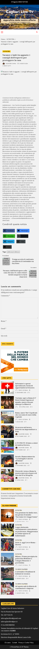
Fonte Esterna (23, 390)
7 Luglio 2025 (19, 422)
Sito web (4, 336)
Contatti (14, 643)
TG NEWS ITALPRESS (21, 569)
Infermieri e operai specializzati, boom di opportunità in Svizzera (24, 386)
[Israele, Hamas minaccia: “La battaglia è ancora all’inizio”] (7, 460)
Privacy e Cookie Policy (26, 643)
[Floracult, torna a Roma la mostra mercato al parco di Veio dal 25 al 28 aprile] (7, 475)
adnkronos (10, 252)
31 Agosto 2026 (20, 549)
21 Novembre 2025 (20, 392)
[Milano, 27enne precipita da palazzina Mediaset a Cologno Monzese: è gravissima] (7, 559)
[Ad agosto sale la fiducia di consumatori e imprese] (7, 588)
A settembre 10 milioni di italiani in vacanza (25, 573)
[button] (2, 32)
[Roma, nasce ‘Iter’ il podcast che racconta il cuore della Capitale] (7, 417)
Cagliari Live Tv (19, 11)
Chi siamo (8, 643)
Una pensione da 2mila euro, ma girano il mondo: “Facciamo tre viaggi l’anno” (26, 515)
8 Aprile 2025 (25, 407)
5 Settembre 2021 (20, 450)
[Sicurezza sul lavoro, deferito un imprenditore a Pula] (7, 431)
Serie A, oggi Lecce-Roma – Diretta (25, 544)
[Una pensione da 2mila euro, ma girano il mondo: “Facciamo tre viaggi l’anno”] (7, 515)
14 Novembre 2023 (20, 465)
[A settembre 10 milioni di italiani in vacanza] (7, 573)
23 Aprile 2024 (19, 480)
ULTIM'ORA (6, 51)
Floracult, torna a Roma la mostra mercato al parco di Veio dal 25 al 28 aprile (26, 473)
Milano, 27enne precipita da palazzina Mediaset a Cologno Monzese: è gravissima (26, 559)
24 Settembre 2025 (21, 436)
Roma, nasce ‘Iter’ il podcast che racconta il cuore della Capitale (26, 415)
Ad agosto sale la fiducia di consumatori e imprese (25, 587)
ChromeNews (15, 647)
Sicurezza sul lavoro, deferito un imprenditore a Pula (26, 429)
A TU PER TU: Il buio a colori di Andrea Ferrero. (26, 444)
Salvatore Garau (10, 63)
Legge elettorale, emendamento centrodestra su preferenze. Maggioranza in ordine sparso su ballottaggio (26, 531)
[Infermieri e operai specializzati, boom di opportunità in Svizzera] (7, 387)
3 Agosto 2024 (23, 63)
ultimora (17, 252)
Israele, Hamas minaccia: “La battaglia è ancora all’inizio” (25, 459)
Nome (3, 321)
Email (3, 328)
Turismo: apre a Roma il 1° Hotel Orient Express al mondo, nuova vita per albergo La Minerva (25, 401)
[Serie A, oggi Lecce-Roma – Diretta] (7, 544)
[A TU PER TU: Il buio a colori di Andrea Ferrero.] (7, 446)
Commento (5, 296)
